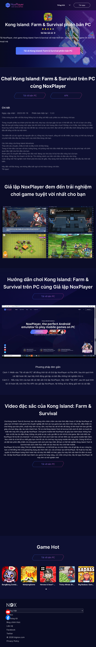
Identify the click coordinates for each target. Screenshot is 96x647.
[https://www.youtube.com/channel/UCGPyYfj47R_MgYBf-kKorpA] (8, 612)
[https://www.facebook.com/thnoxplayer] (8, 617)
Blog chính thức (13, 622)
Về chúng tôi (12, 618)
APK (66, 95)
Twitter (10, 633)
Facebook (11, 630)
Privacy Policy (13, 641)
